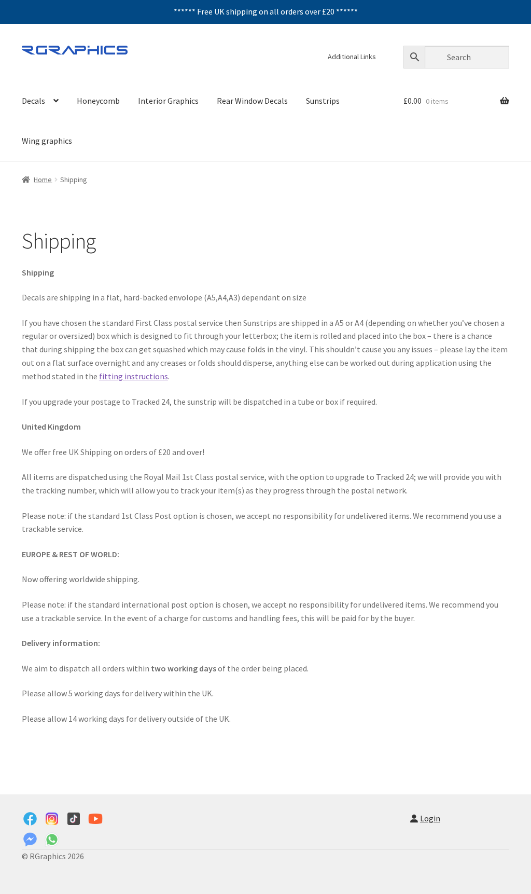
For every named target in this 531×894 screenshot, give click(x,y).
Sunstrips (323, 100)
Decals (33, 100)
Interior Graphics (168, 100)
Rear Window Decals (252, 100)
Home (43, 179)
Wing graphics (47, 140)
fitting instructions (133, 376)
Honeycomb (98, 100)
